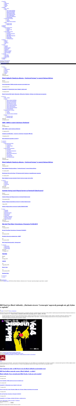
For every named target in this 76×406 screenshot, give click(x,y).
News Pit (3, 1)
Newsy (10, 310)
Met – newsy (6, 8)
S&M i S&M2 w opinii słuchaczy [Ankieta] (15, 122)
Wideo (5, 6)
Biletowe (6, 40)
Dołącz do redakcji (11, 400)
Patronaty (4, 26)
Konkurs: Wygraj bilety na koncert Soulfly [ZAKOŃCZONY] (15, 206)
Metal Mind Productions (11, 35)
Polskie (5, 4)
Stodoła (8, 30)
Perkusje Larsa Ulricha (11, 12)
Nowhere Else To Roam (8, 18)
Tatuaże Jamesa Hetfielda (11, 21)
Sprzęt (5, 9)
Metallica (3, 7)
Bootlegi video (9, 24)
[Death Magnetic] (3, 63)
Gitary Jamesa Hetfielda (11, 10)
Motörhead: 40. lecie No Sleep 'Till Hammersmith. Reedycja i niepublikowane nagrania (21, 173)
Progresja (8, 28)
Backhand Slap (5, 273)
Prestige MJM (9, 37)
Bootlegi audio (9, 23)
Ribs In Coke (5, 267)
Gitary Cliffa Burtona (10, 15)
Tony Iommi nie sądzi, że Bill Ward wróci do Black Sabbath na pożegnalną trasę (23, 368)
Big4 (5, 2)
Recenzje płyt (6, 48)
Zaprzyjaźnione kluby (8, 27)
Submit (12, 402)
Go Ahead (8, 32)
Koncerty (6, 5)
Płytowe (5, 41)
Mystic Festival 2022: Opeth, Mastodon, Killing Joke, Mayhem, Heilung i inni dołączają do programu (24, 94)
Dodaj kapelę (6, 56)
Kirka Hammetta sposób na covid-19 (10, 138)
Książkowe (6, 42)
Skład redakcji (5, 400)
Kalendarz (4, 25)
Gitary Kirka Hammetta (11, 11)
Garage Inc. (4, 53)
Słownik (8, 20)
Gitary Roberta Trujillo (11, 13)
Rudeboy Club (9, 29)
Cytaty (8, 19)
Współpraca (4, 57)
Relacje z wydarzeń (7, 50)
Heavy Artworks (7, 52)
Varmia (4, 254)
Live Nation (9, 34)
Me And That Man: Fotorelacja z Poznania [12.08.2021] (20, 224)
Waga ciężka (6, 55)
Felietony (6, 46)
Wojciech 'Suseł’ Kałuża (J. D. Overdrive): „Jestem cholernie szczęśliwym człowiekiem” (20, 354)
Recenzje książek (7, 47)
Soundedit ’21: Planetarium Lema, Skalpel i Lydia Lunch (14, 89)
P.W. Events (9, 36)
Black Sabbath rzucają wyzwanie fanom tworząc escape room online (17, 178)
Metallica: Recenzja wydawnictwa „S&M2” (11, 236)
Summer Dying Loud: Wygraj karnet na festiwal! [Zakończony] (22, 190)
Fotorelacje (6, 49)
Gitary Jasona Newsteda (11, 14)
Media (5, 22)
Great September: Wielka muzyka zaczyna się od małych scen (16, 84)
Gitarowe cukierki (7, 51)
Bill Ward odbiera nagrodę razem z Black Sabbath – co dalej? (17, 371)
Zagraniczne (6, 3)
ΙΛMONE (4, 261)
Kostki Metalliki (9, 17)
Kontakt (3, 58)
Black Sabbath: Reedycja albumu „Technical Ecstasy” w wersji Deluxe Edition (27, 78)
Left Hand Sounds (10, 38)
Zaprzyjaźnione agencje (8, 31)
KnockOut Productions (11, 33)
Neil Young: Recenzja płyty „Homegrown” (11, 242)
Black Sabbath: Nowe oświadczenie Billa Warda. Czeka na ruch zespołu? (21, 374)
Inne (5, 43)
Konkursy (4, 39)
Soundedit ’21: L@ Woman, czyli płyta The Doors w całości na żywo (13, 398)
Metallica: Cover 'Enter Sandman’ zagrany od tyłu (14, 353)
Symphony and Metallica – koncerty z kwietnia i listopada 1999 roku (17, 133)
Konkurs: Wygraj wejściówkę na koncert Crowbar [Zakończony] (16, 201)
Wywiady (6, 45)
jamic (2, 310)
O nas (1, 400)
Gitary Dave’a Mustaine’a (11, 16)
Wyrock (3, 44)
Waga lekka (6, 54)
